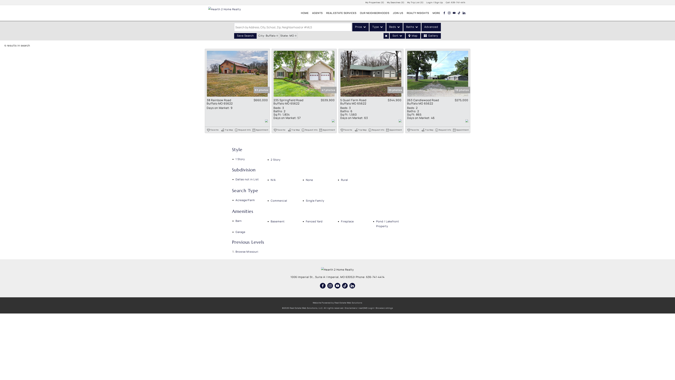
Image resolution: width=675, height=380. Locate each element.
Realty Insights (418, 13)
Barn (239, 221)
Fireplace (347, 221)
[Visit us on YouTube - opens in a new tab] (454, 13)
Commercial (279, 200)
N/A (273, 180)
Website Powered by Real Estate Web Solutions (337, 302)
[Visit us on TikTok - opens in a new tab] (459, 13)
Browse (247, 252)
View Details (237, 73)
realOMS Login (366, 308)
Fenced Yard (314, 221)
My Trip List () (415, 2)
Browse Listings (384, 308)
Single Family (315, 200)
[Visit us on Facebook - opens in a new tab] (444, 13)
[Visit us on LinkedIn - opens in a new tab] (464, 13)
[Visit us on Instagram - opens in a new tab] (449, 13)
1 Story (240, 159)
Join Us (398, 13)
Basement (278, 221)
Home (305, 13)
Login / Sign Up (434, 2)
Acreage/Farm (245, 200)
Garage (240, 232)
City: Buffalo (267, 35)
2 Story (276, 160)
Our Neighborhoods (374, 13)
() (374, 2)
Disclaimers (351, 308)
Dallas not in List (247, 179)
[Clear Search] (386, 36)
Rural (344, 180)
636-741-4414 (458, 2)
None (309, 180)
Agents (317, 13)
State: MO (287, 35)
